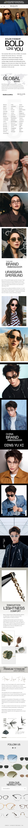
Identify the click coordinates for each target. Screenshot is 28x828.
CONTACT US (7, 825)
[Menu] (1, 6)
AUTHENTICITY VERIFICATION (15, 825)
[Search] (4, 6)
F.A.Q (22, 825)
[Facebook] (13, 748)
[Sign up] (24, 788)
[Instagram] (15, 748)
